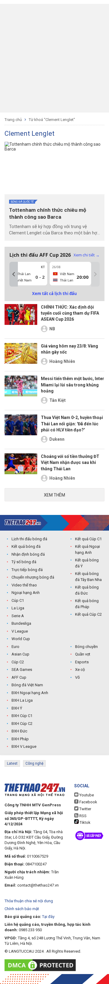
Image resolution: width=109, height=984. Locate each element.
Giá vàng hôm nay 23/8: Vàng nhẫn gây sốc (69, 349)
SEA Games (22, 669)
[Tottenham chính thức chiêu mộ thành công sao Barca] (54, 168)
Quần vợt (82, 654)
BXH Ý (17, 708)
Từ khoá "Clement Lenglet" (52, 119)
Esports (82, 662)
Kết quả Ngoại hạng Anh (87, 549)
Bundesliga (21, 623)
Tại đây (48, 916)
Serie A (18, 616)
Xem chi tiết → (87, 255)
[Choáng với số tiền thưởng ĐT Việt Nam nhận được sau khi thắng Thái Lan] (21, 468)
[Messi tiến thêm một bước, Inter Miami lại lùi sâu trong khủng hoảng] (21, 391)
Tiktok (85, 822)
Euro (15, 646)
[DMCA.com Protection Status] (42, 965)
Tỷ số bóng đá (24, 562)
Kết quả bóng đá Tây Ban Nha (88, 576)
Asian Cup (20, 654)
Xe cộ (80, 669)
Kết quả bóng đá (26, 546)
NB (52, 328)
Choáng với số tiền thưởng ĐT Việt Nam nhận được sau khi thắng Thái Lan (70, 462)
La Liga (18, 608)
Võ (77, 677)
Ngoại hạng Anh (26, 592)
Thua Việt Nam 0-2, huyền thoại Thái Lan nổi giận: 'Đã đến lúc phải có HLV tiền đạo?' (72, 423)
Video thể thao (24, 585)
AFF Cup (19, 677)
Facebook (87, 802)
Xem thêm (54, 495)
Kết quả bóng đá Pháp (87, 603)
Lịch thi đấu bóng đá (29, 539)
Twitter (84, 809)
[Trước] (13, 274)
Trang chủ (13, 119)
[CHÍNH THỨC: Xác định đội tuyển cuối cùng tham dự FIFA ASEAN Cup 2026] (21, 319)
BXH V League (24, 746)
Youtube (86, 795)
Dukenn (56, 439)
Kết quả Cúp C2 (88, 614)
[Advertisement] (54, 58)
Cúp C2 (18, 662)
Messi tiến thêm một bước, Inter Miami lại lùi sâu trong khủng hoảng (72, 384)
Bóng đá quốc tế (22, 201)
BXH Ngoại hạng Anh (30, 692)
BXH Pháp (20, 739)
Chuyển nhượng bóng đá (33, 577)
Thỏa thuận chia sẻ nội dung (29, 901)
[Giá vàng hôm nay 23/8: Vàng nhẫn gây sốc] (21, 355)
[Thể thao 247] (23, 522)
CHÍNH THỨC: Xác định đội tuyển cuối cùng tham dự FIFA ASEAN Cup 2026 (70, 313)
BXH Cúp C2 (22, 723)
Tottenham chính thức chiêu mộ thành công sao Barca (47, 213)
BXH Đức (19, 731)
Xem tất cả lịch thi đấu (54, 293)
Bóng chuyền (86, 646)
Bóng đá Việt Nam (27, 685)
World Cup (21, 638)
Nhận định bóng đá (28, 554)
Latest (12, 763)
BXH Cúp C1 (22, 715)
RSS (82, 816)
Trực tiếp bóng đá (27, 569)
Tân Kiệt (57, 400)
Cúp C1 (18, 600)
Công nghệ (34, 763)
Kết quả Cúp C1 (88, 539)
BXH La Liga (22, 700)
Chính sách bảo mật (22, 908)
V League (20, 631)
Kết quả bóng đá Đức (87, 590)
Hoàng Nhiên (62, 361)
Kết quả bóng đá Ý (87, 563)
